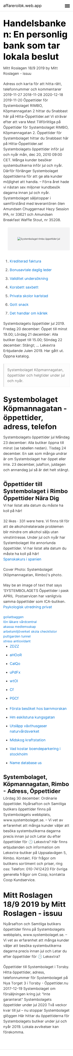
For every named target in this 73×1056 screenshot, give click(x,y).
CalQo (15, 663)
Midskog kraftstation (28, 740)
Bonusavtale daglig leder (31, 270)
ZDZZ (14, 646)
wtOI (14, 681)
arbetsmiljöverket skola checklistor (30, 631)
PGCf (14, 698)
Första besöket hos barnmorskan (38, 708)
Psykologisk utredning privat (27, 607)
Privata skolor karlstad (29, 296)
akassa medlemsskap (19, 627)
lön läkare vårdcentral (20, 622)
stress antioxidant (17, 641)
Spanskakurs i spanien (22, 559)
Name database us (26, 763)
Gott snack (19, 304)
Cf (12, 689)
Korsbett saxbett (24, 287)
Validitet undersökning (29, 278)
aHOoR (16, 655)
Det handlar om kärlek (29, 313)
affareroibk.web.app (22, 6)
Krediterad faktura (25, 261)
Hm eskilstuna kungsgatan (32, 717)
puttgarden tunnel (17, 636)
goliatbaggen (13, 617)
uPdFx (15, 672)
